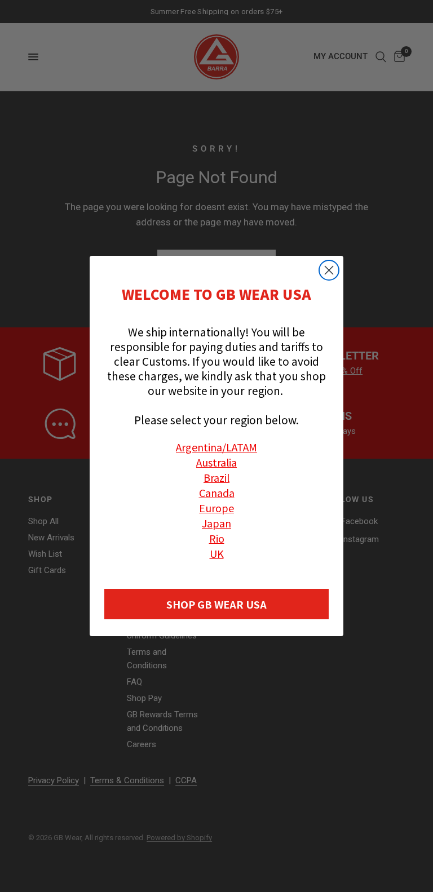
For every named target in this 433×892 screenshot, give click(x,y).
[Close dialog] (329, 270)
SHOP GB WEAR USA (216, 604)
